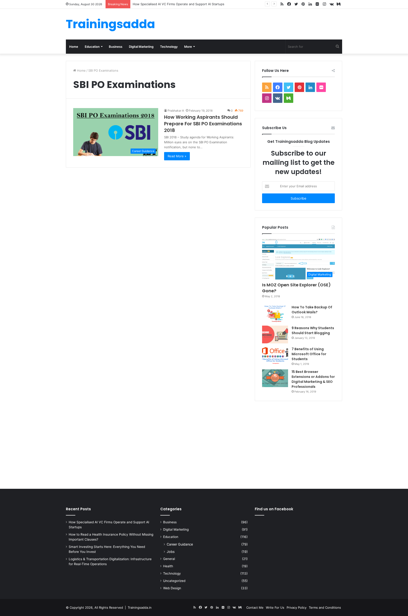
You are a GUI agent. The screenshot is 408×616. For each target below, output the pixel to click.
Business (115, 46)
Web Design (172, 588)
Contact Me (255, 607)
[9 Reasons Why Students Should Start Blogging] (275, 334)
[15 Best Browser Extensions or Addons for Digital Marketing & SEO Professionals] (275, 378)
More (188, 46)
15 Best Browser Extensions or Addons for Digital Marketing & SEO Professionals (313, 379)
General (169, 559)
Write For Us (275, 607)
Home (73, 46)
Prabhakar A (176, 110)
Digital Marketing (141, 46)
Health (168, 566)
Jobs (170, 552)
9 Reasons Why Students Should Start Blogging (313, 330)
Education (92, 46)
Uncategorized (174, 581)
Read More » (177, 156)
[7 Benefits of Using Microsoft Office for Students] (275, 355)
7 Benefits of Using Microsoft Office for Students (309, 354)
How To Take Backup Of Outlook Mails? (312, 310)
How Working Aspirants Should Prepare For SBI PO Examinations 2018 (203, 124)
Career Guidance (180, 544)
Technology (169, 46)
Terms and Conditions (325, 607)
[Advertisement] (204, 444)
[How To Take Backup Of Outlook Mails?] (275, 313)
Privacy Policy (296, 607)
